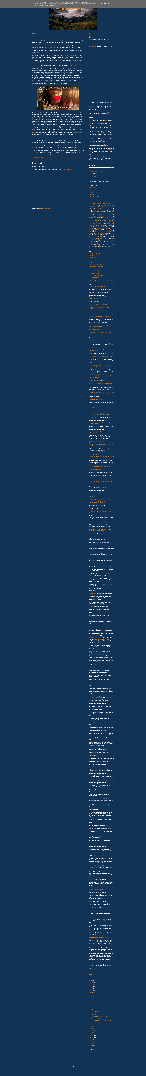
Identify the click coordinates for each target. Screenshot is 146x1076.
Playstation (91, 228)
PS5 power (105, 233)
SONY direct (103, 239)
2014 (91, 992)
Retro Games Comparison (96, 266)
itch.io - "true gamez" (95, 253)
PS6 (111, 233)
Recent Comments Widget (99, 162)
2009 (91, 1043)
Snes (112, 238)
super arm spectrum (108, 144)
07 (92, 1005)
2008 (91, 1045)
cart (89, 206)
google (108, 213)
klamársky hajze (96, 329)
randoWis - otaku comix (95, 271)
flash (108, 211)
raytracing (92, 236)
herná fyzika (99, 216)
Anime (56, 131)
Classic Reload (93, 257)
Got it (109, 3)
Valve (92, 244)
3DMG (48, 73)
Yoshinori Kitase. (93, 667)
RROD (109, 236)
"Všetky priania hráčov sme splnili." (97, 521)
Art (104, 203)
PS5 (110, 231)
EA (97, 210)
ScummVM (91, 238)
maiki (95, 105)
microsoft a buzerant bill (108, 220)
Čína (93, 206)
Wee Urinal (91, 246)
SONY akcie (93, 187)
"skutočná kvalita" (93, 201)
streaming (91, 243)
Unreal (112, 243)
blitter (105, 112)
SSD (107, 241)
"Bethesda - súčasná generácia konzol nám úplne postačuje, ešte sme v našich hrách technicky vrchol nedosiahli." (101, 444)
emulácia (110, 210)
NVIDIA (90, 226)
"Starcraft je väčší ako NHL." (95, 407)
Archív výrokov (92, 974)
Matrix (101, 219)
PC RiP (102, 226)
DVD (90, 210)
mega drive (109, 219)
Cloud (98, 206)
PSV (100, 234)
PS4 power (103, 231)
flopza (112, 211)
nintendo (108, 225)
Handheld (91, 216)
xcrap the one (94, 248)
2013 (91, 1035)
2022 (91, 982)
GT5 (110, 214)
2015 (91, 990)
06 (92, 1007)
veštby (97, 245)
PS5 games (97, 233)
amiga (90, 203)
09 (92, 1001)
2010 (91, 1041)
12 (92, 994)
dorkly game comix (94, 277)
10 (92, 998)
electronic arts (103, 210)
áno (91, 353)
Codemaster (104, 206)
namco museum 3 (92, 223)
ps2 (111, 228)
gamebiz (102, 213)
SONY (95, 240)
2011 (91, 1039)
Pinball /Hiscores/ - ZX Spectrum (96, 171)
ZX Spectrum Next (107, 248)
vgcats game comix (94, 279)
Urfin (95, 131)
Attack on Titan (94, 1024)
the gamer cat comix (95, 273)
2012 (91, 1037)
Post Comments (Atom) (44, 208)
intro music (71, 65)
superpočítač (98, 243)
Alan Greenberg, (93, 593)
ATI (93, 205)
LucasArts (96, 219)
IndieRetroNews (94, 259)
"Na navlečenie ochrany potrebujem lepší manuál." (101, 492)
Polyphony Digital (100, 228)
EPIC (90, 211)
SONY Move (111, 239)
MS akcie (92, 190)
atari (109, 203)
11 (92, 996)
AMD (111, 201)
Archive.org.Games (94, 255)
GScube (105, 214)
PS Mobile (107, 228)
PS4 (90, 231)
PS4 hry (96, 231)
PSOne (95, 234)
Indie (107, 217)
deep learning (98, 208)
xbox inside (105, 246)
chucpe (104, 311)
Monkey (99, 222)
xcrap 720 (111, 246)
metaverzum (91, 220)
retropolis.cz (93, 260)
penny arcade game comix (96, 275)
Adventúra (105, 201)
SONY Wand (93, 241)
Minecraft (93, 222)
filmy (94, 211)
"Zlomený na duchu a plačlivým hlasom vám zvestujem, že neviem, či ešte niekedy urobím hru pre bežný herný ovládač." (100, 481)
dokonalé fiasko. (98, 617)
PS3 (90, 230)
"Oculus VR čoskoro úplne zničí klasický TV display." (101, 356)
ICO (103, 217)
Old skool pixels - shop (95, 262)
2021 (91, 984)
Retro (100, 236)
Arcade (99, 203)
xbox (100, 246)
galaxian (96, 213)
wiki (37, 40)
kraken (90, 219)
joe (95, 112)
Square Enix (101, 241)
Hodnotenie (91, 217)
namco (111, 222)
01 (92, 1032)
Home (58, 206)
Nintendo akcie (93, 189)
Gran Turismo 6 (98, 214)
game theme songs (94, 270)
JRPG (111, 217)
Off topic (96, 226)
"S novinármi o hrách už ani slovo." (97, 286)
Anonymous (96, 149)
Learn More (102, 3)
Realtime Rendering (95, 268)
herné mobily (108, 216)
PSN (90, 234)
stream (111, 241)
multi (107, 222)
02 (92, 1030)
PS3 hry (97, 230)
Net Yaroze (103, 225)
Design (106, 208)
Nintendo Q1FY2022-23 (95, 196)
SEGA (95, 238)
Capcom (110, 205)
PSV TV (104, 234)
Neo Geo (108, 223)
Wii (96, 246)
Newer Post (35, 206)
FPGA (91, 213)
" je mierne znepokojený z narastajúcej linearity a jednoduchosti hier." (101, 456)
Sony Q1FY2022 (94, 192)
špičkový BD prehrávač (98, 639)
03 (92, 1028)
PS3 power (108, 230)
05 (92, 1009)
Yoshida (101, 346)
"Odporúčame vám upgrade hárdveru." (99, 937)
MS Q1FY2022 (93, 194)
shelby (101, 238)
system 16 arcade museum (96, 264)
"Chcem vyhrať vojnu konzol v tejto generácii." (100, 340)
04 (92, 1026)
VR (106, 244)
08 (92, 1003)
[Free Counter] (91, 1057)
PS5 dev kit (91, 233)
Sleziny (106, 238)
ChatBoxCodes (92, 46)
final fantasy (101, 211)
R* (113, 234)
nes (98, 225)
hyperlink (69, 169)
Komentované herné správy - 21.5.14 (100, 1016)
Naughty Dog (101, 223)
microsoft (97, 220)
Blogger (76, 1066)
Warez (110, 244)
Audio (97, 205)
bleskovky (103, 205)
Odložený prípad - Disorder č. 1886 (99, 1011)
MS (103, 222)
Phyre (109, 226)
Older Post (81, 206)
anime (37, 158)
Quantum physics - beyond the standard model (101, 280)
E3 (94, 210)
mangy (34, 132)
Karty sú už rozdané (96, 1018)
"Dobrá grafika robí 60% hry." (96, 399)
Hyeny (97, 217)
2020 (91, 986)
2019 (91, 988)
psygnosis (109, 234)
